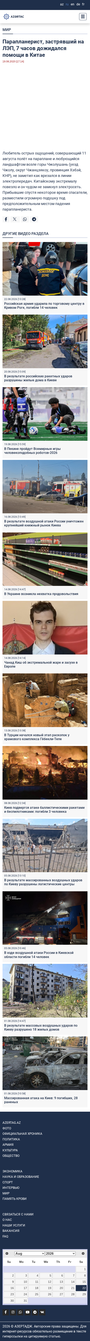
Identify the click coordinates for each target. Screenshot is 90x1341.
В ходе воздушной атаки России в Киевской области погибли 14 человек (38, 955)
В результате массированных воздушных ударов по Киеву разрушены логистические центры (43, 882)
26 (49, 1294)
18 (36, 1288)
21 (73, 1288)
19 (49, 1288)
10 (25, 1281)
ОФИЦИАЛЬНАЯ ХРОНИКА (22, 1134)
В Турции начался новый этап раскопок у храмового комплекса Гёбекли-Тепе (36, 737)
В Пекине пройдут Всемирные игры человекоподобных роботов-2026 (32, 451)
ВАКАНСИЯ (11, 1231)
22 (84, 1288)
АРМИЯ (8, 1145)
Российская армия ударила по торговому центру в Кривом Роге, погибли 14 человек (44, 306)
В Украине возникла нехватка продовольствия (41, 594)
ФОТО (7, 1128)
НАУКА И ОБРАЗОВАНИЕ (21, 1177)
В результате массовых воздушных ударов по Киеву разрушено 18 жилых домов (40, 1027)
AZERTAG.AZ (12, 1123)
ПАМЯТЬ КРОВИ (15, 1199)
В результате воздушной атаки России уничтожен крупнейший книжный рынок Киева (44, 523)
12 (49, 1281)
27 (61, 1294)
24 (25, 1294)
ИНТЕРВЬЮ (11, 1188)
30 (12, 1300)
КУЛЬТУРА (10, 1150)
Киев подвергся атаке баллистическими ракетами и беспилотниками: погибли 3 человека (44, 810)
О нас (7, 1220)
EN (72, 4)
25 (36, 1294)
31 (25, 1300)
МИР (7, 29)
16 (12, 1288)
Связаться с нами (18, 1214)
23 (12, 1294)
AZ (62, 4)
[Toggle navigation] (81, 16)
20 (61, 1288)
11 (36, 1281)
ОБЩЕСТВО (11, 1156)
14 (73, 1281)
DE (78, 4)
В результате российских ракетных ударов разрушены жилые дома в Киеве (38, 378)
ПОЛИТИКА (11, 1139)
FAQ (5, 1236)
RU (67, 4)
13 (61, 1281)
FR (83, 4)
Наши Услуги (14, 1225)
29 (84, 1294)
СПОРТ (8, 1182)
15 (84, 1281)
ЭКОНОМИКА (12, 1171)
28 (73, 1294)
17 (25, 1288)
